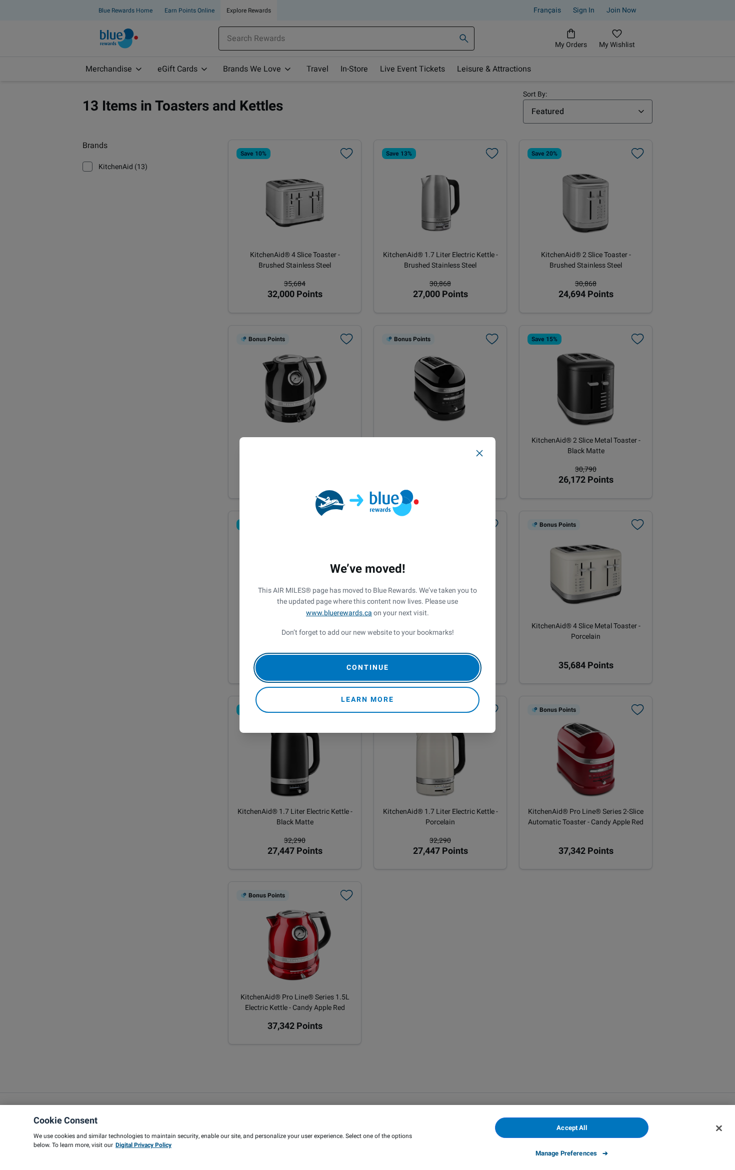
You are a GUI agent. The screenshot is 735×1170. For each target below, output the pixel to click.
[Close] (480, 453)
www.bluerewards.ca (339, 613)
